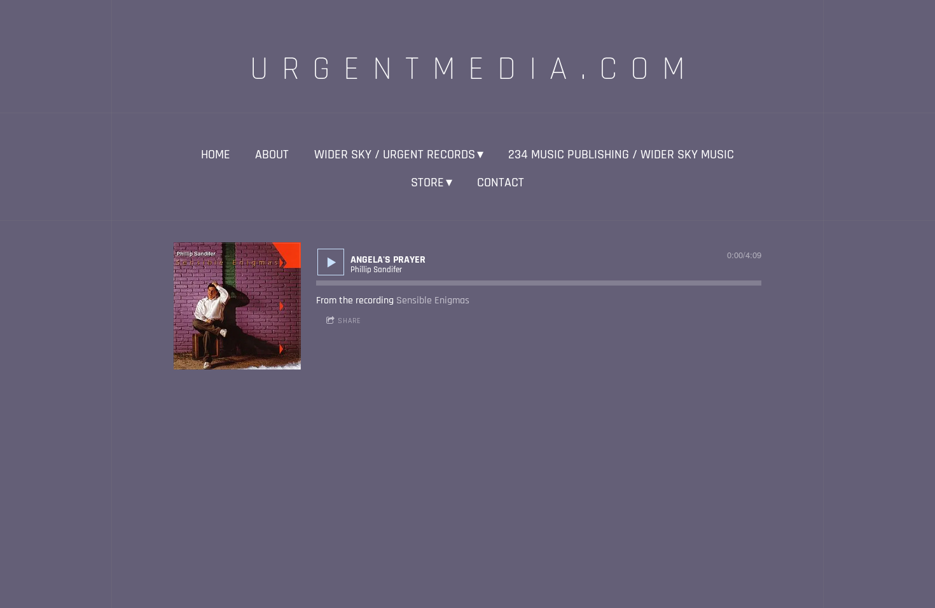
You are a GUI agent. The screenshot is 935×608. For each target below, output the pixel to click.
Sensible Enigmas (432, 300)
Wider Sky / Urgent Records (394, 154)
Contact (500, 182)
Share (349, 321)
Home (215, 154)
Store (427, 182)
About (272, 154)
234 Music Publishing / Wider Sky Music (621, 154)
